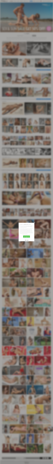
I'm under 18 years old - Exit (26, 238)
